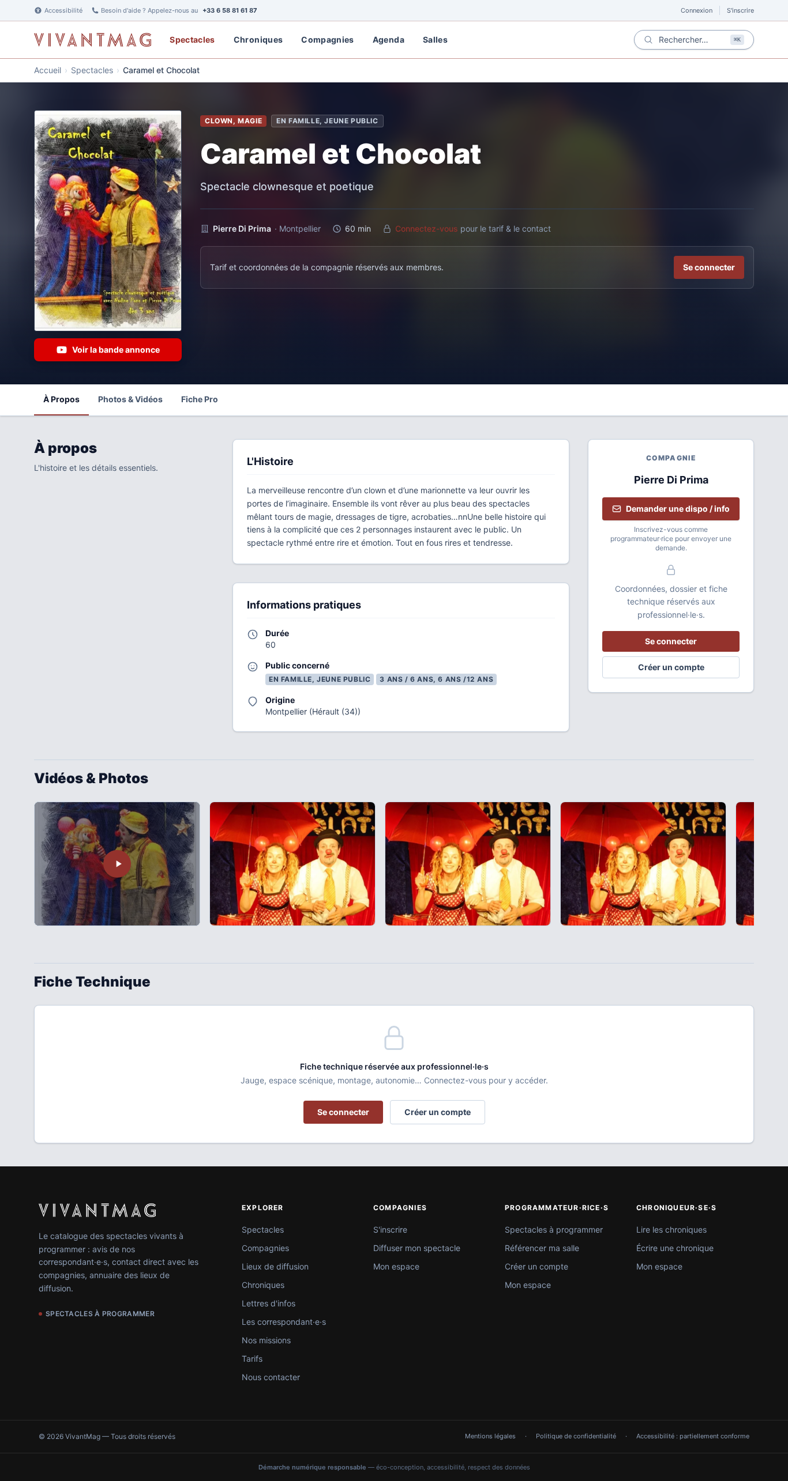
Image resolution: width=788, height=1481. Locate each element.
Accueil (47, 70)
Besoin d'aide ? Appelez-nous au (179, 10)
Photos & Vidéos (130, 399)
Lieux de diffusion (275, 1266)
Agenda (388, 39)
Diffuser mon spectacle (416, 1248)
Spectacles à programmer (554, 1229)
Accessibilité (63, 10)
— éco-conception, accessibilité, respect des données (394, 1467)
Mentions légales (490, 1436)
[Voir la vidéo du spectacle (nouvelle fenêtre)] (117, 863)
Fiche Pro (199, 399)
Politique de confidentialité (576, 1436)
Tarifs (252, 1358)
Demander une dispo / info (678, 508)
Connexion (696, 10)
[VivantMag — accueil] (97, 1210)
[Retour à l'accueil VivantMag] (92, 40)
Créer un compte (671, 667)
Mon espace (396, 1266)
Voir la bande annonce (116, 349)
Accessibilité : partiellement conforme (692, 1436)
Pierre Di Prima (242, 228)
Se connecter (709, 267)
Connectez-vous (426, 228)
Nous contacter (271, 1377)
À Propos (61, 399)
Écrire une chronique (675, 1248)
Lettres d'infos (268, 1303)
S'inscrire (740, 10)
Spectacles (192, 39)
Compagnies (327, 39)
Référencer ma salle (542, 1248)
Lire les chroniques (671, 1229)
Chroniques (258, 39)
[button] (292, 864)
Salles (435, 39)
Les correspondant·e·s (284, 1322)
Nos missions (266, 1340)
